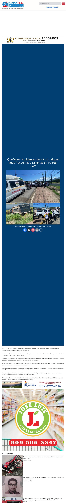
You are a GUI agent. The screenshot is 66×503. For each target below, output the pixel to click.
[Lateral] (33, 420)
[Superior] (33, 39)
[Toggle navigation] (63, 4)
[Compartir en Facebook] (25, 230)
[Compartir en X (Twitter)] (29, 230)
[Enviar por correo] (37, 230)
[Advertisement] (33, 22)
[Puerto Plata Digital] (13, 5)
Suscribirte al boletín (52, 7)
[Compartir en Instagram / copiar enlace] (33, 230)
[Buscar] (59, 4)
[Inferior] (33, 384)
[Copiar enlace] (41, 230)
